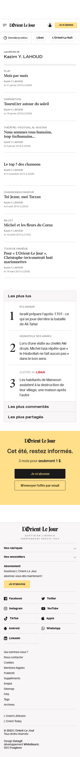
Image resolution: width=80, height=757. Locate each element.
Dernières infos (17, 37)
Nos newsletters (14, 556)
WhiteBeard (31, 744)
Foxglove (16, 747)
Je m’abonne (40, 474)
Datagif (17, 741)
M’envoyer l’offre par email (40, 485)
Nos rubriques (13, 548)
